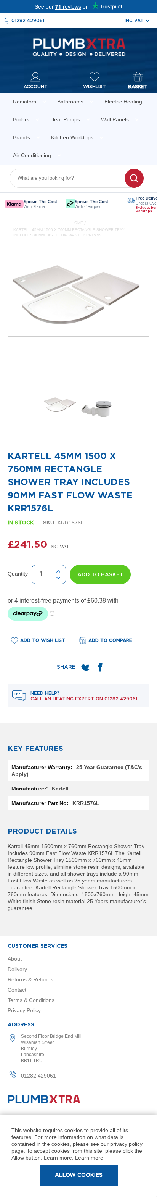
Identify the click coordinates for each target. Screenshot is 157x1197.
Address (21, 1025)
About (15, 959)
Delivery (17, 969)
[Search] (134, 178)
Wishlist (94, 86)
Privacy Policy (24, 1010)
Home (77, 223)
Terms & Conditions (31, 1000)
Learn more (89, 1158)
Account (36, 86)
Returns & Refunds (30, 979)
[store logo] (78, 47)
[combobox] (72, 178)
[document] (78, 1156)
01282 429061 (27, 20)
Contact (17, 990)
